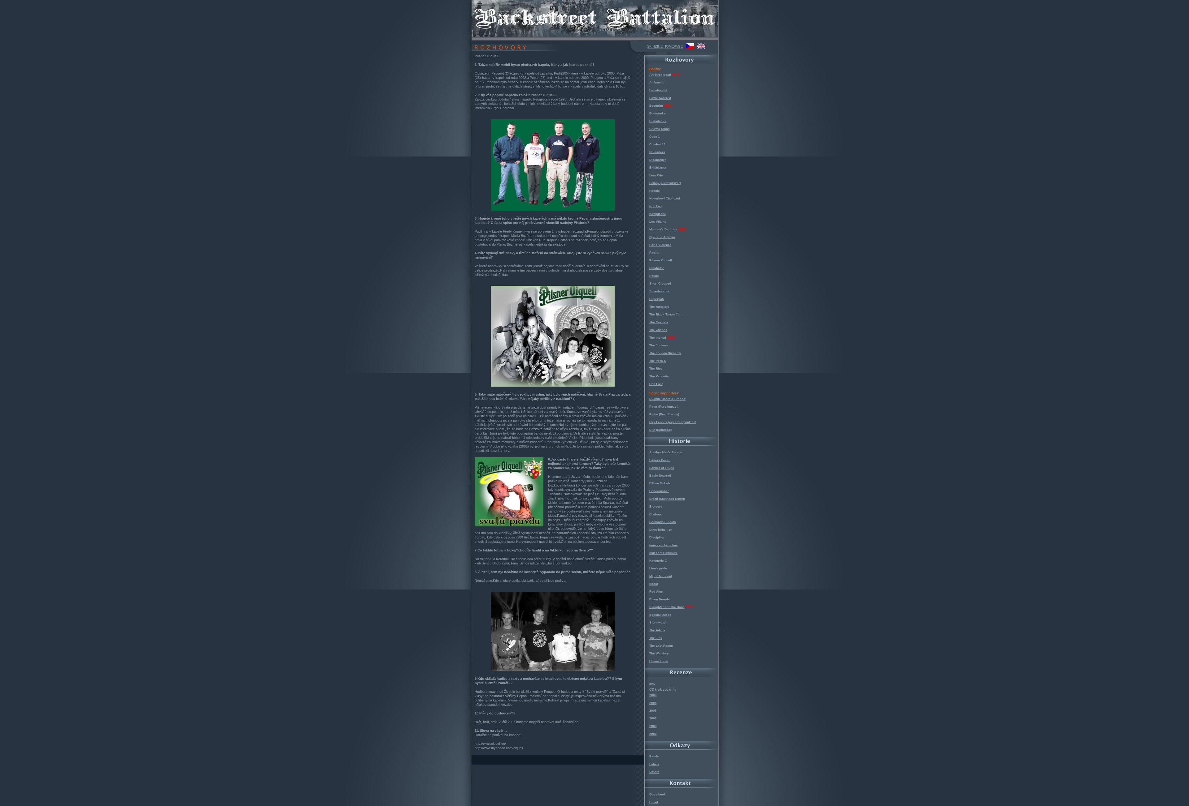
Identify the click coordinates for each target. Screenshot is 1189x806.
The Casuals (658, 322)
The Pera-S (657, 360)
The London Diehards (665, 353)
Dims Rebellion (660, 529)
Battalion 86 (658, 90)
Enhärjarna (657, 167)
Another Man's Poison (665, 452)
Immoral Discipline (663, 545)
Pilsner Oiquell (660, 260)
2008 (653, 726)
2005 (653, 703)
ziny (652, 683)
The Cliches (658, 330)
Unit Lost (656, 384)
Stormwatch (658, 622)
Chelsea (655, 514)
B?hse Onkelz (659, 483)
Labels (654, 764)
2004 (653, 695)
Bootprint (656, 105)
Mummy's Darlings (663, 229)
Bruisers (655, 506)
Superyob (656, 299)
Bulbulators (658, 121)
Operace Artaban (662, 237)
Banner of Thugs (661, 467)
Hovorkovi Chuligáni (664, 198)
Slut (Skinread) (660, 429)
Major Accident (660, 576)
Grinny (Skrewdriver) (665, 183)
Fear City (656, 175)
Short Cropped (660, 283)
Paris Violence (660, 245)
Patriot (654, 252)
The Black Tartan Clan (665, 314)
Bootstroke (657, 113)
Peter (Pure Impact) (663, 406)
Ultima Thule (658, 661)
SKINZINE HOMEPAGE (665, 46)
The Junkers (658, 345)
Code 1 (654, 136)
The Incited (657, 337)
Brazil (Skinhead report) (667, 498)
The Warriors (659, 653)
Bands (654, 756)
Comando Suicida (662, 522)
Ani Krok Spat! (660, 74)
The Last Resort (661, 645)
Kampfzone (657, 214)
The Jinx (655, 638)
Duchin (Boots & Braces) (667, 399)
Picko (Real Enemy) (664, 414)
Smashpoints (659, 291)
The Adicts (657, 630)
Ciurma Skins (659, 129)
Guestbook (657, 794)
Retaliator (656, 268)
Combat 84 (657, 144)
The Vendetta (659, 376)
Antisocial (656, 82)
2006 (653, 710)
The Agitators (659, 306)
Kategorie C (658, 560)
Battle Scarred (660, 98)
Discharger (657, 159)
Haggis (654, 190)
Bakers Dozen (659, 460)
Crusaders (657, 152)
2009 (653, 733)
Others (654, 772)
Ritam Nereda (659, 599)
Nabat (653, 583)
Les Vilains (657, 221)
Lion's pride (658, 568)
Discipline (656, 537)
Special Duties (660, 614)
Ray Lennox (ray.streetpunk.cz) (672, 422)
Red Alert (656, 591)
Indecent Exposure (663, 553)
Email (653, 802)
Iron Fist (655, 206)
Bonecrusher (659, 491)
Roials (654, 275)
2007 (653, 718)
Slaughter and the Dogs (667, 607)
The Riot (655, 368)
